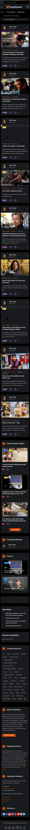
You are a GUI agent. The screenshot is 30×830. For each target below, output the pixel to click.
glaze (10, 677)
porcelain (24, 683)
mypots (4, 683)
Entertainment (6, 50)
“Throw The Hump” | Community (13, 146)
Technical (19, 372)
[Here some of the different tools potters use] (15, 361)
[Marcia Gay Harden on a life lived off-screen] (15, 267)
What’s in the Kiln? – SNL (11, 423)
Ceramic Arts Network (8, 659)
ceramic (5, 657)
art (3, 653)
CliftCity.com (5, 801)
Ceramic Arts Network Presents (10, 662)
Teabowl (5, 692)
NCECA (18, 683)
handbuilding (23, 677)
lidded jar (22, 680)
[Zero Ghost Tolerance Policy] (15, 178)
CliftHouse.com (6, 799)
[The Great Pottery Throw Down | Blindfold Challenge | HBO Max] (15, 39)
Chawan (5, 671)
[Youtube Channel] (18, 814)
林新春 (19, 698)
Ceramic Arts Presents (8, 666)
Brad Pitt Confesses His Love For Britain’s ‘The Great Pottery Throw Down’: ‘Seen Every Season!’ (14, 235)
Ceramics (20, 668)
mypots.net (11, 683)
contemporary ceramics (8, 674)
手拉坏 (14, 698)
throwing (24, 692)
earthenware (19, 674)
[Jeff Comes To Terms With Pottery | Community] (15, 86)
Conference (16, 671)
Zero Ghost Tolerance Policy (12, 191)
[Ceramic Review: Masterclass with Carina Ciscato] (15, 455)
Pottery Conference (18, 686)
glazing (16, 677)
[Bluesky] (24, 814)
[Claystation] (14, 7)
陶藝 (25, 698)
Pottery (14, 188)
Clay (11, 671)
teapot (17, 692)
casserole (24, 653)
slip (4, 689)
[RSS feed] (21, 814)
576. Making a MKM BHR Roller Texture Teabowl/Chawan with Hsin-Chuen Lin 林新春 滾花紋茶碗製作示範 (15, 521)
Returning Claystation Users (13, 625)
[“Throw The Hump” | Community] (15, 133)
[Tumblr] (15, 814)
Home (2, 12)
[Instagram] (9, 814)
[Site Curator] (4, 28)
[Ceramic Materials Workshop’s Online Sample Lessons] (15, 567)
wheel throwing (6, 698)
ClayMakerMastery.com (8, 788)
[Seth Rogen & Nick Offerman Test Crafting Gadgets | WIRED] (15, 314)
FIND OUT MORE (9, 735)
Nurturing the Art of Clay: (12, 618)
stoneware (10, 689)
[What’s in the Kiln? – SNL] (15, 410)
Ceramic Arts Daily (14, 657)
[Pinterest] (12, 814)
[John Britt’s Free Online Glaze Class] (15, 584)
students (17, 689)
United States (6, 695)
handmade (5, 680)
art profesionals (15, 653)
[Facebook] (4, 814)
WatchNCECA (19, 695)
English (5, 677)
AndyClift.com (5, 797)
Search (25, 599)
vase (13, 695)
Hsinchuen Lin (14, 680)
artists (8, 653)
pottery (10, 686)
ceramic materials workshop (9, 668)
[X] (6, 814)
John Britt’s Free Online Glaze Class (14, 588)
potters (4, 686)
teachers (12, 692)
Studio (22, 689)
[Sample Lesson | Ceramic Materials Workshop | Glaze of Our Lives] (15, 482)
